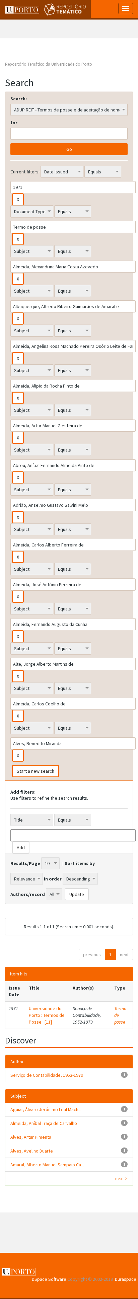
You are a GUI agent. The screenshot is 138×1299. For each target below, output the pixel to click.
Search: (18, 99)
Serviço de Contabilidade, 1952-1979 (46, 1075)
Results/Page (25, 863)
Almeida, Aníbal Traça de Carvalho (43, 1123)
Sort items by (80, 863)
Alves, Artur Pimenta (30, 1137)
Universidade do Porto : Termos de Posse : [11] (47, 1015)
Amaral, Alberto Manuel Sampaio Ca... (47, 1165)
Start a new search (35, 771)
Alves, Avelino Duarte (31, 1151)
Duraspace (125, 1279)
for (13, 123)
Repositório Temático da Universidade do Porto (48, 64)
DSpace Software (49, 1279)
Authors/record (27, 894)
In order (53, 879)
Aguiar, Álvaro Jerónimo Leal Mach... (45, 1109)
